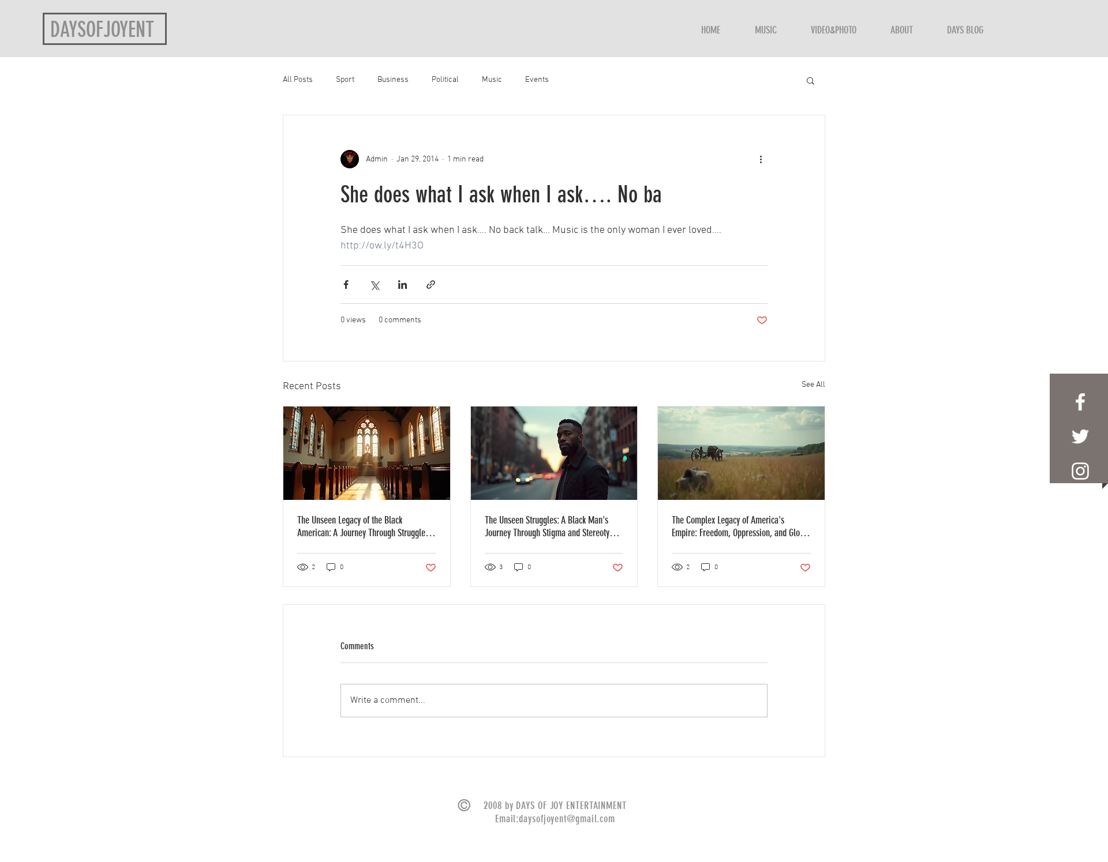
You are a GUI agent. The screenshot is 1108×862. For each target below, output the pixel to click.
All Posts (298, 80)
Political (445, 80)
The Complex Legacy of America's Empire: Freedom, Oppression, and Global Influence (741, 526)
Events (537, 80)
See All (813, 385)
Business (393, 80)
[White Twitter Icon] (1080, 436)
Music (492, 80)
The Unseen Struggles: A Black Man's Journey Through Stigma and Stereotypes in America (553, 526)
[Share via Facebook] (345, 284)
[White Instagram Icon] (1080, 471)
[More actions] (761, 159)
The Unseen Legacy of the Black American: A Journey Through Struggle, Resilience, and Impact (362, 526)
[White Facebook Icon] (1080, 401)
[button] (810, 80)
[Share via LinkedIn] (402, 284)
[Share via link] (430, 284)
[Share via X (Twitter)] (374, 284)
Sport (345, 80)
